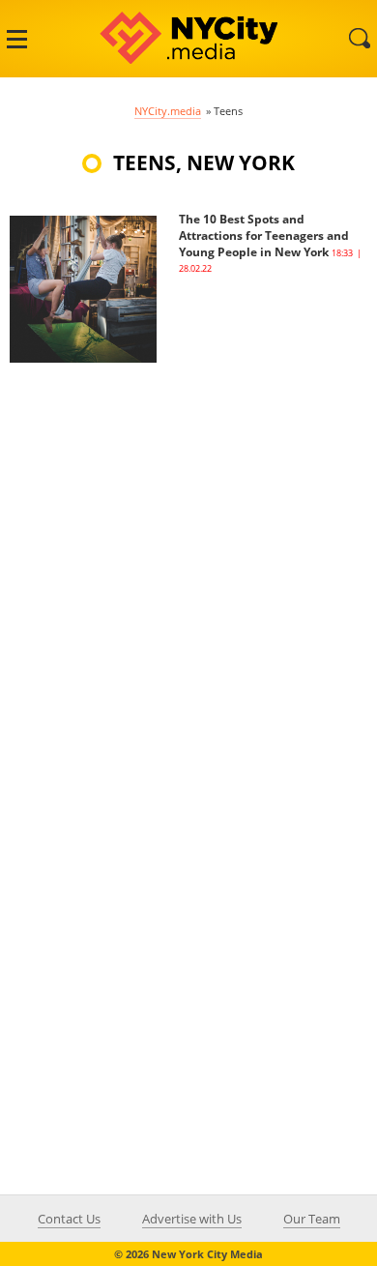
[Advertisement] (188, 551)
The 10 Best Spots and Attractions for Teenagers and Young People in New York (264, 235)
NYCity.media (167, 110)
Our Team (311, 1218)
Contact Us (69, 1218)
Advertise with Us (192, 1218)
